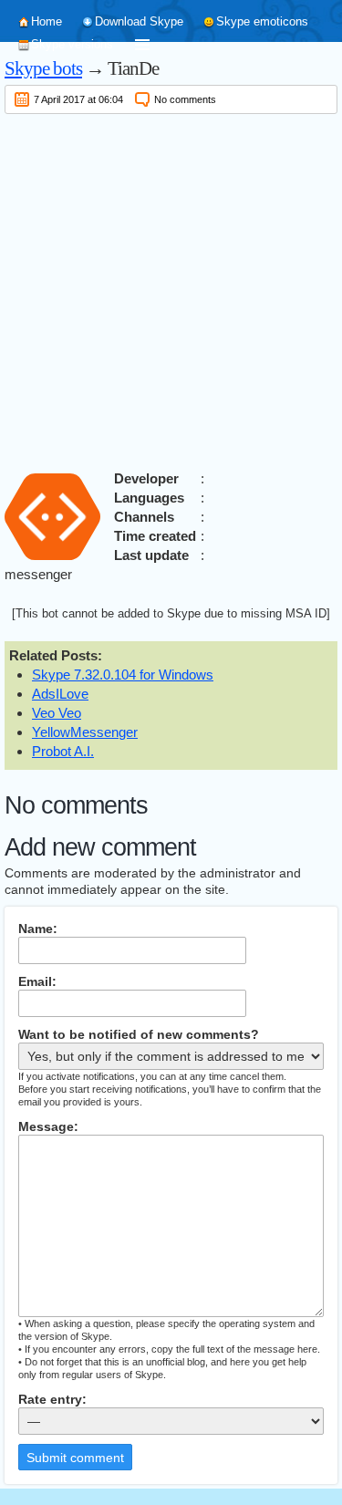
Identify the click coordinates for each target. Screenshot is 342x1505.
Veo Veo (56, 713)
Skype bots (43, 68)
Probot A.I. (63, 751)
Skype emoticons (262, 21)
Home (46, 21)
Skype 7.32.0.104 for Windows (122, 674)
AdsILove (60, 693)
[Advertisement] (171, 289)
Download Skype (139, 21)
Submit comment (75, 1457)
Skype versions (72, 44)
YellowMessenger (85, 732)
